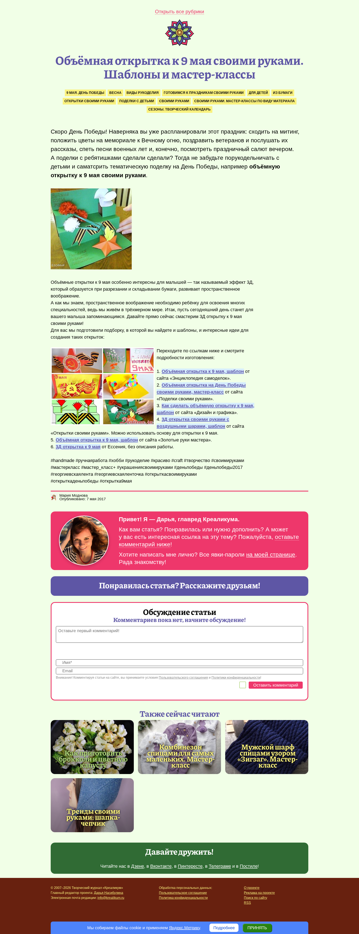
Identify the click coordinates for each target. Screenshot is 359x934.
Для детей (258, 93)
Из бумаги (283, 93)
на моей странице (270, 554)
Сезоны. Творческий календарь (179, 109)
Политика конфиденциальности (183, 898)
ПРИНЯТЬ (257, 927)
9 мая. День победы (85, 93)
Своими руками (174, 101)
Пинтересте (190, 866)
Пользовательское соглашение (183, 893)
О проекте (251, 888)
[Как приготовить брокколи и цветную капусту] (92, 747)
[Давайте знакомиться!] (84, 541)
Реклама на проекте (259, 893)
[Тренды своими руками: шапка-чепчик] (92, 805)
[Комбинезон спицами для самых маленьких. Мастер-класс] (180, 756)
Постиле (249, 866)
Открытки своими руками (89, 101)
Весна (115, 93)
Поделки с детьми (136, 101)
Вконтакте (161, 866)
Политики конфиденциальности (235, 677)
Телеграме (220, 866)
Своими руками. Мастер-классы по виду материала (244, 101)
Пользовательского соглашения (183, 677)
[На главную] (179, 44)
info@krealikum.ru (110, 898)
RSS (247, 903)
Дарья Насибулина (108, 893)
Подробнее (224, 927)
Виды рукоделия (143, 93)
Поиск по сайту (255, 898)
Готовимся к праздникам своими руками (204, 93)
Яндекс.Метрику (184, 927)
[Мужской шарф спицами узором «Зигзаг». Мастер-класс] (267, 756)
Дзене (137, 866)
